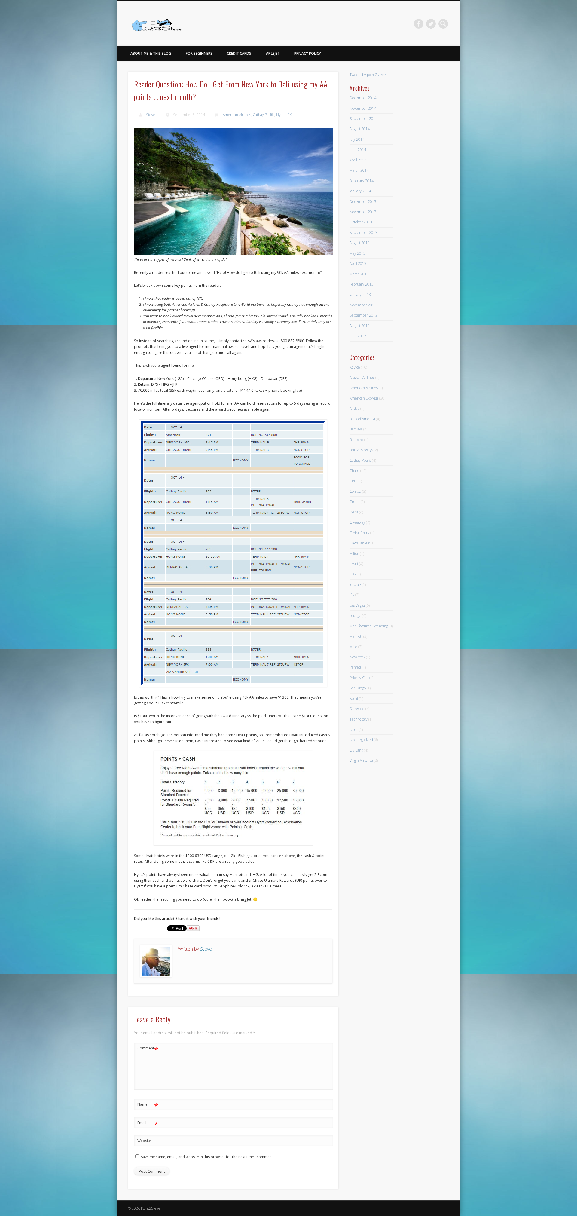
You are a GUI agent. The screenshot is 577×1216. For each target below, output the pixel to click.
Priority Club (360, 677)
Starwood (357, 708)
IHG (353, 574)
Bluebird (356, 439)
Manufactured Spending (369, 626)
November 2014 (363, 108)
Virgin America (361, 760)
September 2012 (363, 315)
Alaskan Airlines (362, 377)
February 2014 (362, 180)
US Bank (356, 750)
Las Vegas (357, 605)
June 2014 (358, 149)
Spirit (354, 698)
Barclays (356, 429)
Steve (150, 114)
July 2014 (357, 139)
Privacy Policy (307, 53)
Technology (359, 719)
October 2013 (361, 222)
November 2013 (363, 211)
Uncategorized (361, 739)
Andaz (354, 408)
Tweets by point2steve (368, 74)
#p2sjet (273, 53)
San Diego (358, 688)
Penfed (355, 667)
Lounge (355, 615)
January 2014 (360, 191)
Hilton (354, 553)
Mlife (353, 646)
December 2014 (363, 97)
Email (147, 1123)
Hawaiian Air (360, 543)
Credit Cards (239, 53)
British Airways (361, 449)
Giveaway (357, 522)
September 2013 (363, 232)
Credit (355, 501)
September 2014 (363, 118)
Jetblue (355, 584)
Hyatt (280, 114)
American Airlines (237, 114)
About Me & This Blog (150, 53)
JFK (289, 114)
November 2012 (363, 305)
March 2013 (359, 274)
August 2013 (360, 242)
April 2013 (358, 263)
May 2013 (357, 253)
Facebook (418, 24)
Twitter (431, 24)
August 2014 (360, 128)
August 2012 (360, 325)
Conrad (355, 491)
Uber (354, 729)
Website (144, 1140)
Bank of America (362, 418)
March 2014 (359, 170)
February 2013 (362, 284)
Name (147, 1105)
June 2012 (358, 335)
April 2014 (358, 160)
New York (357, 657)
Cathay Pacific (263, 114)
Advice (355, 367)
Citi (352, 481)
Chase (354, 470)
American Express (364, 398)
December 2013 (363, 201)
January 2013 (360, 294)
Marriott (356, 636)
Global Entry (359, 532)
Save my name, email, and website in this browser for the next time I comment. (207, 1156)
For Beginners (199, 53)
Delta (354, 512)
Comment (147, 1049)
